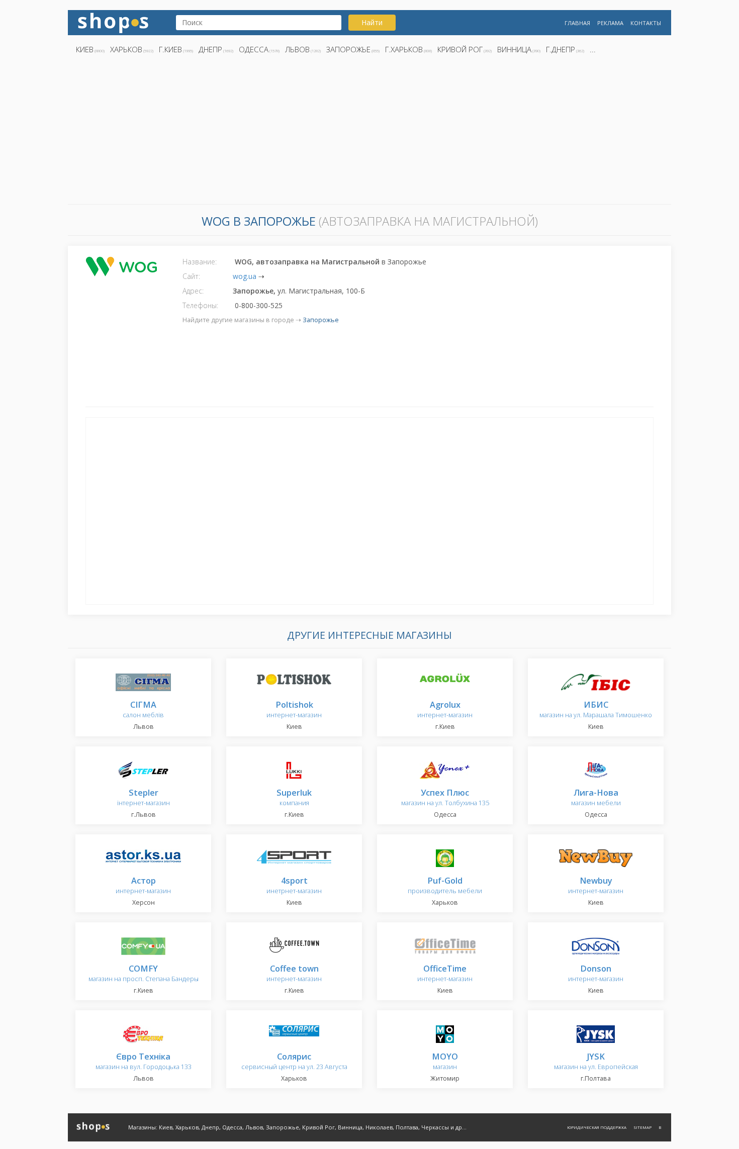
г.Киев (170, 49)
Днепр (210, 49)
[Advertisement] (369, 132)
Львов (297, 49)
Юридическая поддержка (596, 1127)
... (593, 49)
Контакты (645, 23)
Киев (85, 49)
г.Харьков (404, 49)
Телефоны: (200, 305)
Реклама (610, 23)
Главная (577, 23)
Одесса (253, 49)
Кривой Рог (460, 49)
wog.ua (244, 276)
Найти (372, 22)
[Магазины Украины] (113, 22)
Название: (199, 261)
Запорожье (348, 49)
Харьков (126, 49)
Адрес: (193, 291)
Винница (514, 49)
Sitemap (642, 1127)
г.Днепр (560, 49)
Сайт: (191, 276)
